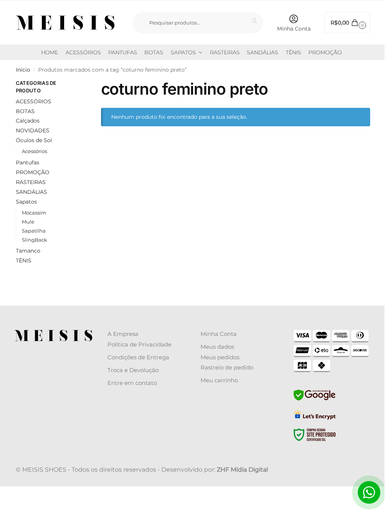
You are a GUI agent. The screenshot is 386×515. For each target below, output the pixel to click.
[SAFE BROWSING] (314, 399)
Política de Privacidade (139, 344)
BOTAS (25, 111)
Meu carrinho (219, 380)
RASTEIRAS (31, 182)
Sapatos (26, 201)
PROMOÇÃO (32, 172)
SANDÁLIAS (31, 192)
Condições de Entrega (138, 357)
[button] (347, 22)
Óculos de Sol (34, 140)
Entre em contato (132, 382)
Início (23, 70)
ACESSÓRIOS (33, 101)
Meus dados (217, 346)
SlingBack (34, 240)
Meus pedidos (220, 357)
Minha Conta (294, 28)
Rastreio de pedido (227, 367)
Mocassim (34, 213)
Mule (28, 222)
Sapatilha (34, 231)
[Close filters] (78, 84)
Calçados (28, 120)
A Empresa (122, 333)
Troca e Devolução (133, 370)
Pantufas (27, 162)
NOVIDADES (32, 130)
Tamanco (28, 250)
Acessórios (34, 151)
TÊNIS (23, 260)
